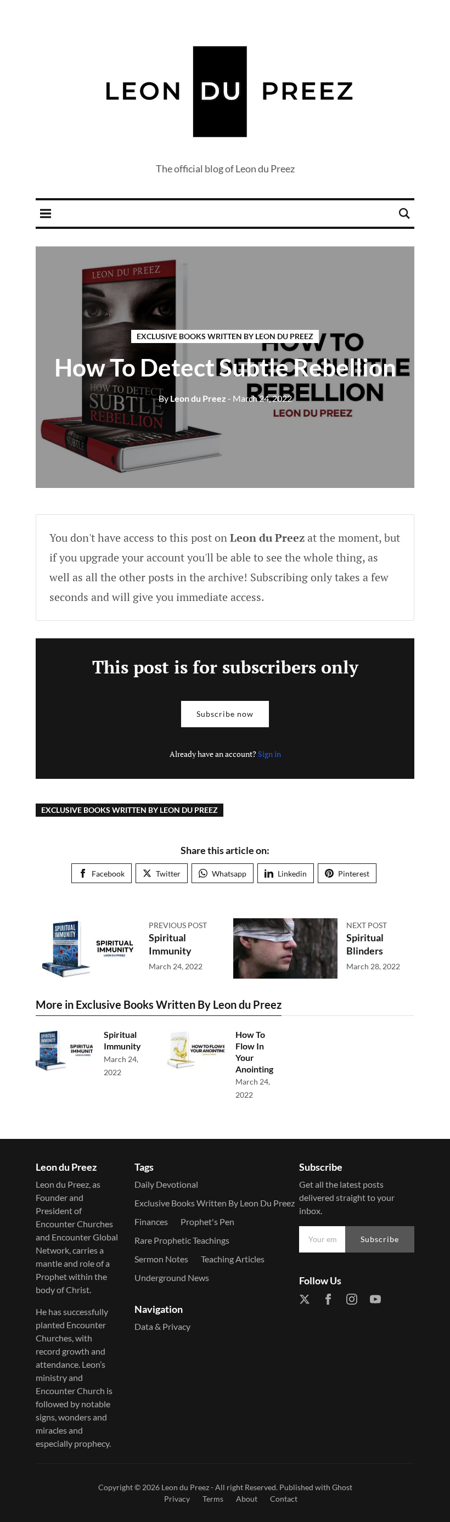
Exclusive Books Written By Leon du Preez (225, 336)
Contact (283, 1498)
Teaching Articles (233, 1259)
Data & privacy (162, 1326)
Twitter (168, 873)
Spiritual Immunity (170, 943)
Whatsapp (229, 873)
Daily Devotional (166, 1184)
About (246, 1498)
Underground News (171, 1277)
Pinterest (353, 873)
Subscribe (380, 1239)
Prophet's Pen (207, 1221)
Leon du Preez (192, 398)
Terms (213, 1498)
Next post (366, 925)
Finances (151, 1221)
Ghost (342, 1487)
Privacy (177, 1498)
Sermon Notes (161, 1259)
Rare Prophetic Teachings (181, 1240)
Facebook (108, 873)
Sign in (269, 754)
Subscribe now (225, 713)
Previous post (178, 925)
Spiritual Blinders (365, 943)
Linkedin (292, 873)
